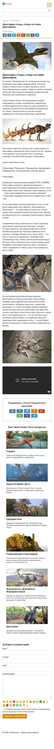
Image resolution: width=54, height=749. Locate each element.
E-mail (6, 657)
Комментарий (8, 674)
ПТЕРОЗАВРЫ (8, 31)
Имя (5, 649)
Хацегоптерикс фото (18, 484)
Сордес (10, 451)
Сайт (5, 665)
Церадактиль (14, 519)
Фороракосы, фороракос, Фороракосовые (20, 590)
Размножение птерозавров (22, 554)
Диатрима (12, 626)
